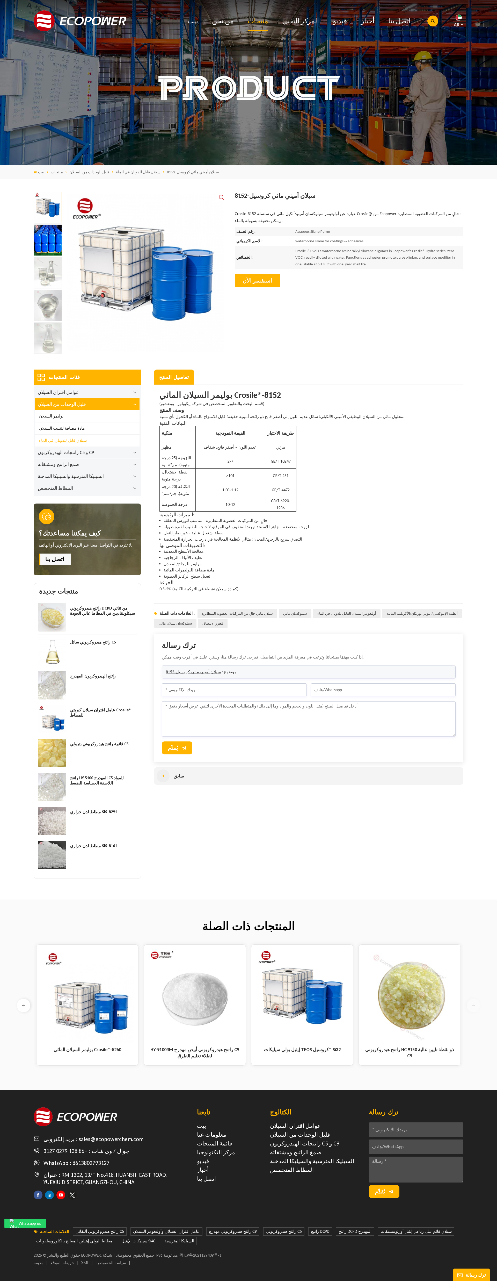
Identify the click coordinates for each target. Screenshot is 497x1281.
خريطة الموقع (62, 1262)
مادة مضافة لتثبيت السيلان (62, 428)
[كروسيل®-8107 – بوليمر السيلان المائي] (87, 996)
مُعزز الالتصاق (212, 623)
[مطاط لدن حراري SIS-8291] (52, 821)
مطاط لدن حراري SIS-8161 (93, 845)
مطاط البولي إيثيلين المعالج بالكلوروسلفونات (74, 1240)
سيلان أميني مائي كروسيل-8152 (193, 671)
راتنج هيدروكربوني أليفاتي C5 (100, 1231)
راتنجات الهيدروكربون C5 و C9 (66, 452)
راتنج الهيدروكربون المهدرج (93, 676)
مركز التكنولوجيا (216, 1152)
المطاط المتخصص (55, 488)
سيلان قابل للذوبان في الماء (138, 172)
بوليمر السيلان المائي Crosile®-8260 (409, 1049)
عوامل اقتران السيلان (58, 392)
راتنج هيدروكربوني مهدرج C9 (233, 1231)
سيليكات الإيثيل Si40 (138, 1240)
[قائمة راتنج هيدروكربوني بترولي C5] (52, 753)
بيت (192, 21)
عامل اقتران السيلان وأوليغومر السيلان (166, 1231)
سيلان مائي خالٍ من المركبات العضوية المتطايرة (237, 613)
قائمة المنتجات (214, 1143)
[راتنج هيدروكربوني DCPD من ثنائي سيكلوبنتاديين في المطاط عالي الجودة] (52, 617)
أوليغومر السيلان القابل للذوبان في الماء (346, 613)
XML (85, 1262)
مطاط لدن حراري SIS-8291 (93, 811)
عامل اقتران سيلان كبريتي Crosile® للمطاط (100, 712)
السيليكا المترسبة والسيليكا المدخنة (71, 476)
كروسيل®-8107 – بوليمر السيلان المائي (87, 1049)
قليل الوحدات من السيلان (89, 172)
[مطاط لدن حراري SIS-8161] (52, 855)
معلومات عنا (211, 1134)
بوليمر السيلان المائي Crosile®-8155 (302, 1049)
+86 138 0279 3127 (65, 1151)
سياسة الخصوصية (111, 1262)
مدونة (38, 1262)
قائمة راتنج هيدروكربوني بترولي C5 (99, 743)
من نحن (223, 21)
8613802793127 (90, 1162)
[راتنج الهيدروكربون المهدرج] (52, 685)
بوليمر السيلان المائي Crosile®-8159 (195, 1049)
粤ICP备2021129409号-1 (200, 1255)
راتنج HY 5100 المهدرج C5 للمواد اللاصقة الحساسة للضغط (97, 780)
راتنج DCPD (320, 1231)
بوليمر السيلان (51, 416)
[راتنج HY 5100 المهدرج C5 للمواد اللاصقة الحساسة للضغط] (52, 787)
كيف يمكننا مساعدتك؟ (70, 533)
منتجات (258, 21)
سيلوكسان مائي (295, 613)
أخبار (367, 21)
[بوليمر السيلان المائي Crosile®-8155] (302, 996)
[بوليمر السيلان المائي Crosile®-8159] (195, 996)
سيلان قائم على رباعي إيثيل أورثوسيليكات (416, 1231)
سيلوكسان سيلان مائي (175, 623)
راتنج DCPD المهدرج (355, 1231)
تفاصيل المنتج (174, 377)
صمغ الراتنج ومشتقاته (58, 464)
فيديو (340, 21)
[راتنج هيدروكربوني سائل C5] (52, 651)
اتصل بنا (399, 21)
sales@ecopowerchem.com (111, 1139)
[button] (23, 1005)
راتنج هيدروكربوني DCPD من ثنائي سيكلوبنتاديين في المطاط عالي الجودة (102, 611)
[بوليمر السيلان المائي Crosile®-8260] (410, 996)
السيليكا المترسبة (179, 1240)
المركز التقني (300, 21)
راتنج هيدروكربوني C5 (284, 1231)
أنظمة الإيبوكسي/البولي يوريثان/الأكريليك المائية (422, 613)
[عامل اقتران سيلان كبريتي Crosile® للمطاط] (52, 719)
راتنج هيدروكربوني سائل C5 (93, 642)
